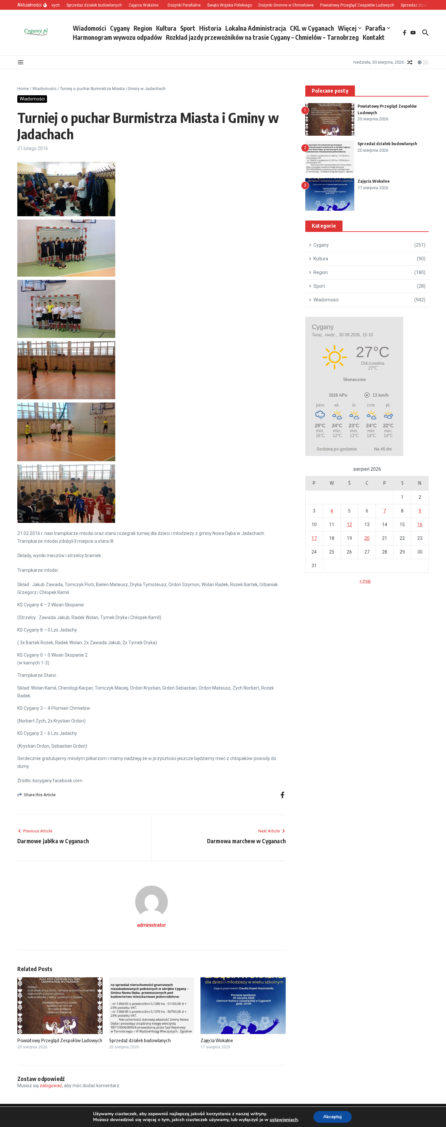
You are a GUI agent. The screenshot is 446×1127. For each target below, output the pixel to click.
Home (23, 88)
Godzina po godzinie (337, 449)
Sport (187, 28)
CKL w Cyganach (312, 28)
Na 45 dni (383, 449)
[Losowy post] (409, 62)
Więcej (347, 28)
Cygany (120, 28)
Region (143, 28)
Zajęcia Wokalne (216, 1040)
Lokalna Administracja (255, 28)
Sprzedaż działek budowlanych (140, 1040)
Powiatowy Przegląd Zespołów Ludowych (59, 1040)
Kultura (166, 28)
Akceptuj (332, 1117)
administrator (151, 925)
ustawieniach (284, 1120)
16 (419, 524)
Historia (210, 28)
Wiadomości (89, 28)
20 (367, 538)
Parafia (375, 28)
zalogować (51, 1085)
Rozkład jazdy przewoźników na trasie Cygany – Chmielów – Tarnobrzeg (262, 37)
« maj (365, 581)
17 (314, 538)
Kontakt (374, 37)
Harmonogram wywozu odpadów (117, 37)
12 (349, 524)
